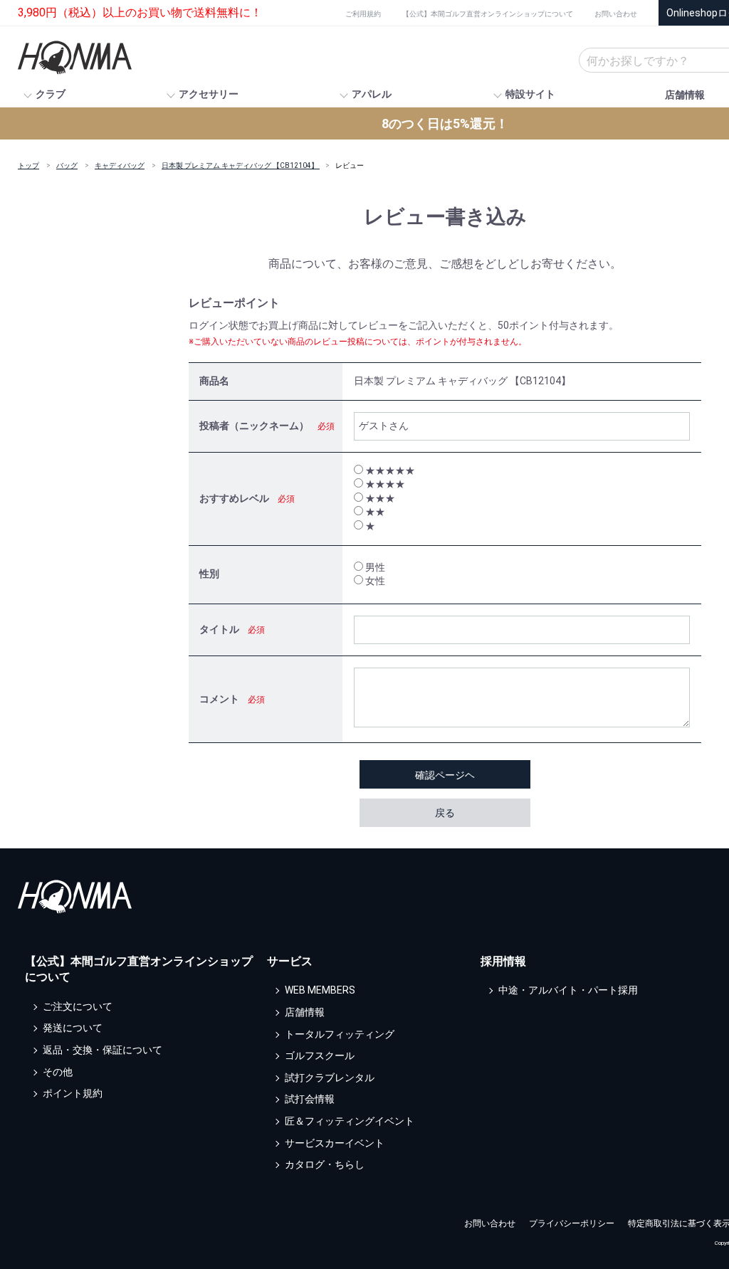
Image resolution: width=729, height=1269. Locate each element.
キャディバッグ (120, 165)
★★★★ (384, 484)
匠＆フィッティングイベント (349, 1121)
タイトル (219, 629)
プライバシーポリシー (571, 1223)
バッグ (67, 165)
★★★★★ (389, 470)
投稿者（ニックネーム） (254, 425)
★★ (374, 511)
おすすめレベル (234, 498)
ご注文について (77, 1006)
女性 (374, 580)
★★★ (379, 498)
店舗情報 (685, 94)
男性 (374, 567)
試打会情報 (310, 1099)
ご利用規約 (363, 14)
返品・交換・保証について (102, 1049)
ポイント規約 (73, 1094)
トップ (28, 165)
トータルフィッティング (339, 1034)
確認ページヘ (445, 775)
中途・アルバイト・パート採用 (568, 990)
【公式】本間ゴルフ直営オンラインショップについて (487, 14)
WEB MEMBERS (320, 990)
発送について (73, 1028)
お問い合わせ (615, 14)
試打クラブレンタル (329, 1077)
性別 (209, 573)
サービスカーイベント (334, 1143)
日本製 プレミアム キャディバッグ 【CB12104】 (241, 165)
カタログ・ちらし (324, 1165)
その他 (58, 1072)
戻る (445, 812)
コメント (219, 699)
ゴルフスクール (320, 1056)
